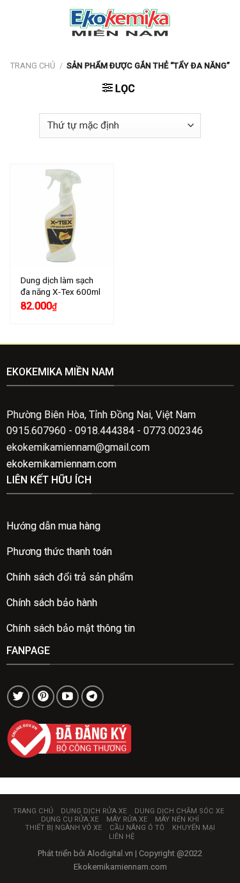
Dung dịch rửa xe (94, 811)
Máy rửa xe (126, 819)
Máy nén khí (177, 819)
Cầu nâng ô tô (136, 828)
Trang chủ (32, 65)
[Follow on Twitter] (18, 696)
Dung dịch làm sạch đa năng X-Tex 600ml (60, 286)
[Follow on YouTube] (67, 696)
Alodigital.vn (110, 853)
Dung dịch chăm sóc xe (179, 811)
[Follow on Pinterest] (43, 696)
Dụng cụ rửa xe (70, 819)
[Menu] (17, 22)
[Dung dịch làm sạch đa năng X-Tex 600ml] (61, 215)
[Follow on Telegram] (92, 696)
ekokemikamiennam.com (61, 464)
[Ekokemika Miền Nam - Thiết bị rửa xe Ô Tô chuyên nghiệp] (120, 22)
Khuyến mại (193, 828)
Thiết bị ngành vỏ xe (63, 828)
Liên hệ (121, 836)
